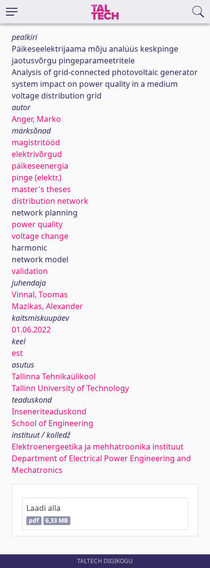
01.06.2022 (31, 329)
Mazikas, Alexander (47, 306)
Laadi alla (47, 514)
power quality (37, 224)
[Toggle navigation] (11, 11)
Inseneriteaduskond (49, 411)
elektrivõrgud (37, 154)
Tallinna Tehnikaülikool (54, 376)
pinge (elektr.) (37, 177)
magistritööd (36, 142)
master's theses (41, 189)
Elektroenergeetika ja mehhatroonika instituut (98, 446)
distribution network (50, 201)
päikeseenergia (40, 165)
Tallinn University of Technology (70, 388)
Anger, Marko (36, 119)
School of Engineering (52, 423)
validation (30, 271)
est (17, 353)
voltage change (40, 236)
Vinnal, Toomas (40, 294)
